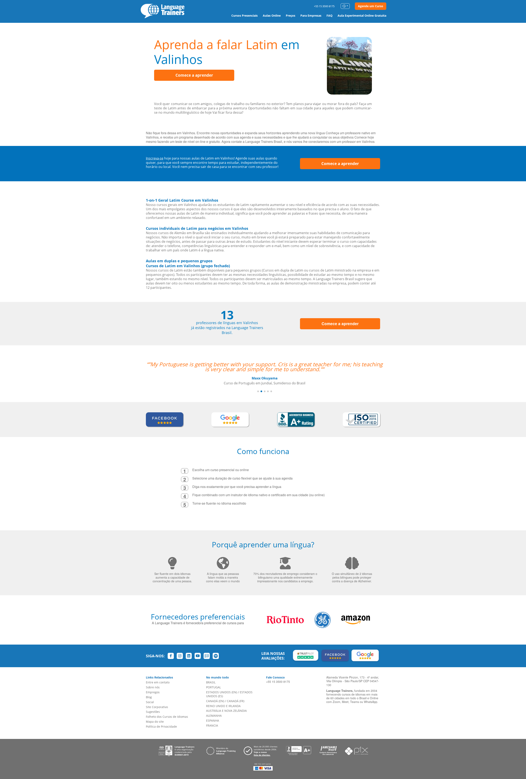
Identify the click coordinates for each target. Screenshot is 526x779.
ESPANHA (212, 720)
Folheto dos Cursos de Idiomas (167, 717)
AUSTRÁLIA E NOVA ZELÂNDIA (226, 711)
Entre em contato (158, 682)
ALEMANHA (214, 716)
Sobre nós (153, 687)
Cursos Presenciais (244, 15)
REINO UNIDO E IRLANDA (223, 706)
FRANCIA (212, 725)
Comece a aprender (194, 75)
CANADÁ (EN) (215, 701)
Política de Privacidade (161, 726)
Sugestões (153, 712)
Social (150, 702)
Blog (149, 697)
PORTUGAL (213, 687)
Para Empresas (310, 15)
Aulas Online (272, 15)
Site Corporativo (157, 707)
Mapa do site (155, 722)
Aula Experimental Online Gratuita (362, 15)
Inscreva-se (154, 158)
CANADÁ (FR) (235, 701)
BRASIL (211, 682)
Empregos (153, 692)
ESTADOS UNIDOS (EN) (221, 692)
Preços (290, 15)
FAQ (329, 15)
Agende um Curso (370, 6)
